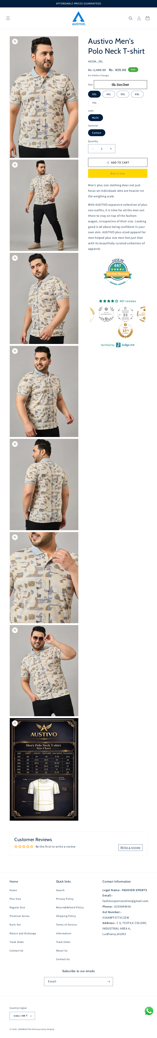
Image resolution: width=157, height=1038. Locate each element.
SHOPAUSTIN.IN (26, 1029)
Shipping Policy (66, 916)
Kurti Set (15, 924)
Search (60, 890)
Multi (95, 117)
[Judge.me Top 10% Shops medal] (108, 330)
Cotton (96, 132)
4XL (108, 94)
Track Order (17, 942)
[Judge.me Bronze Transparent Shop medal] (127, 314)
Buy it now (117, 173)
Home (13, 890)
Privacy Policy (65, 898)
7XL (96, 103)
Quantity (93, 141)
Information (63, 933)
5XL (123, 94)
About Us (62, 950)
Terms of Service (66, 924)
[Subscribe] (108, 981)
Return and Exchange (23, 933)
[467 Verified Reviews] (118, 287)
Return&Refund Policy (70, 907)
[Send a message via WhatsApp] (149, 1011)
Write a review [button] (130, 847)
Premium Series (19, 916)
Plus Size (15, 898)
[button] (8, 18)
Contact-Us (16, 950)
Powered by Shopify (44, 1029)
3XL (94, 94)
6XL (137, 94)
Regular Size (17, 907)
